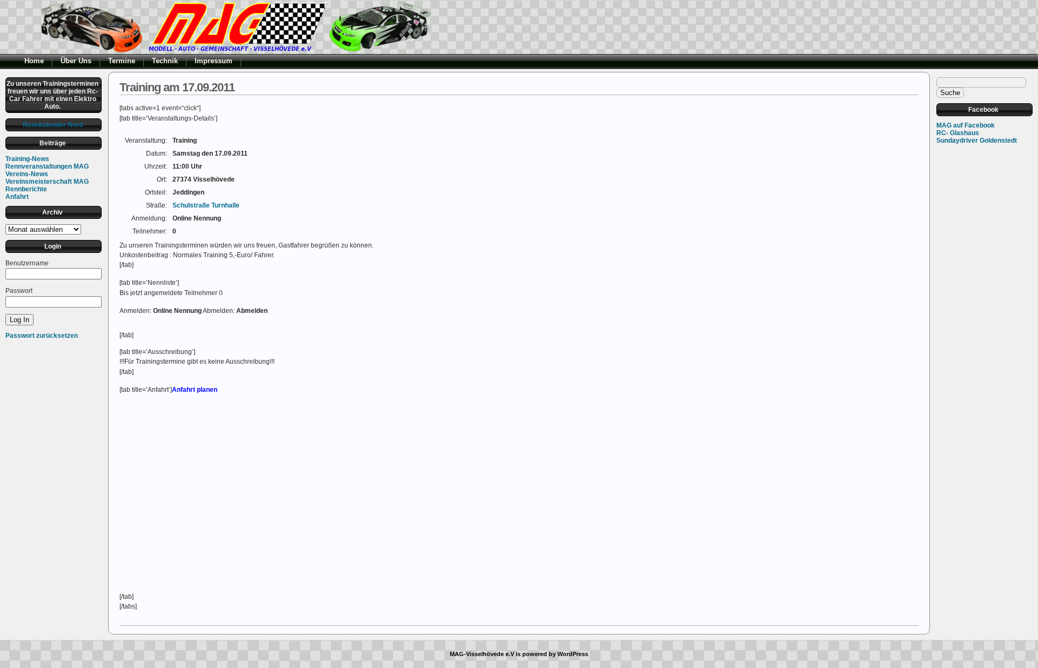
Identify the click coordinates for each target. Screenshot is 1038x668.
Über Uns (76, 61)
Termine (121, 61)
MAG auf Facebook (965, 125)
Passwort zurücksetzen (41, 335)
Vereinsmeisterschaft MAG (47, 181)
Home (34, 61)
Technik (165, 61)
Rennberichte (26, 189)
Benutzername (27, 263)
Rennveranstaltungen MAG (47, 166)
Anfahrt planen (194, 389)
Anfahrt (17, 197)
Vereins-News (26, 174)
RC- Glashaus (957, 133)
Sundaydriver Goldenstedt (976, 140)
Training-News (27, 159)
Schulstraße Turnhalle (205, 205)
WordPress (572, 654)
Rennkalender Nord (53, 125)
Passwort (18, 291)
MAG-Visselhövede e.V (482, 654)
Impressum (213, 61)
